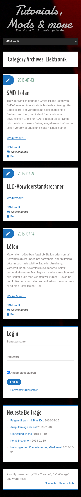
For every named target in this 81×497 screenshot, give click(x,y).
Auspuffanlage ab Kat (23, 427)
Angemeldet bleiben (23, 372)
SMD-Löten (18, 93)
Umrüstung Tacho (21, 434)
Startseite (50, 483)
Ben (12, 156)
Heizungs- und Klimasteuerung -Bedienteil (36, 447)
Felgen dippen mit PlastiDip (27, 420)
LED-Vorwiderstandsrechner (35, 186)
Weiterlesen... (16, 138)
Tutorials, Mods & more (38, 16)
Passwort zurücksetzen (24, 390)
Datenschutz (66, 483)
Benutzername (16, 341)
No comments (19, 151)
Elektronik (14, 147)
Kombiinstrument (20, 440)
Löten (12, 246)
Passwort (13, 356)
